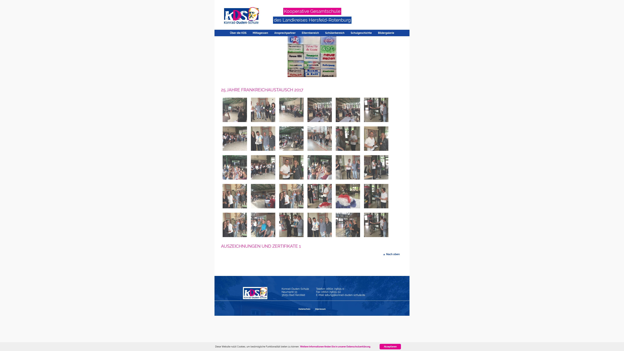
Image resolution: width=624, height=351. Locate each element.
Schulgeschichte (361, 32)
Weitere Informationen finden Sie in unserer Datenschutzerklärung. (335, 346)
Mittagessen (260, 32)
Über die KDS (238, 32)
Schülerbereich (334, 32)
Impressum (320, 309)
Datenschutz (304, 309)
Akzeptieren (390, 346)
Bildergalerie (386, 32)
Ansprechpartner (285, 32)
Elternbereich (310, 32)
